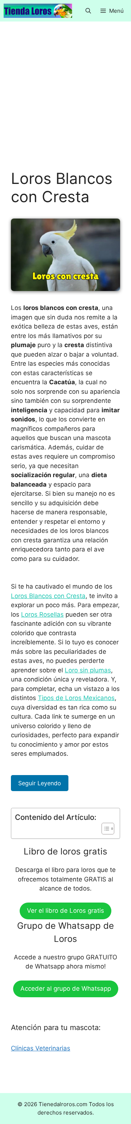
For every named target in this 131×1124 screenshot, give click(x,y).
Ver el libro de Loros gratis (65, 910)
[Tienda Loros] (38, 10)
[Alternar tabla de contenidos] (104, 828)
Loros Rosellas (42, 614)
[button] (88, 10)
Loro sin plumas (88, 670)
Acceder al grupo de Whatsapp (65, 988)
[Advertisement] (65, 100)
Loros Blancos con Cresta (48, 596)
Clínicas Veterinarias (40, 1048)
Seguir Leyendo (39, 783)
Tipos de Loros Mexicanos (76, 697)
